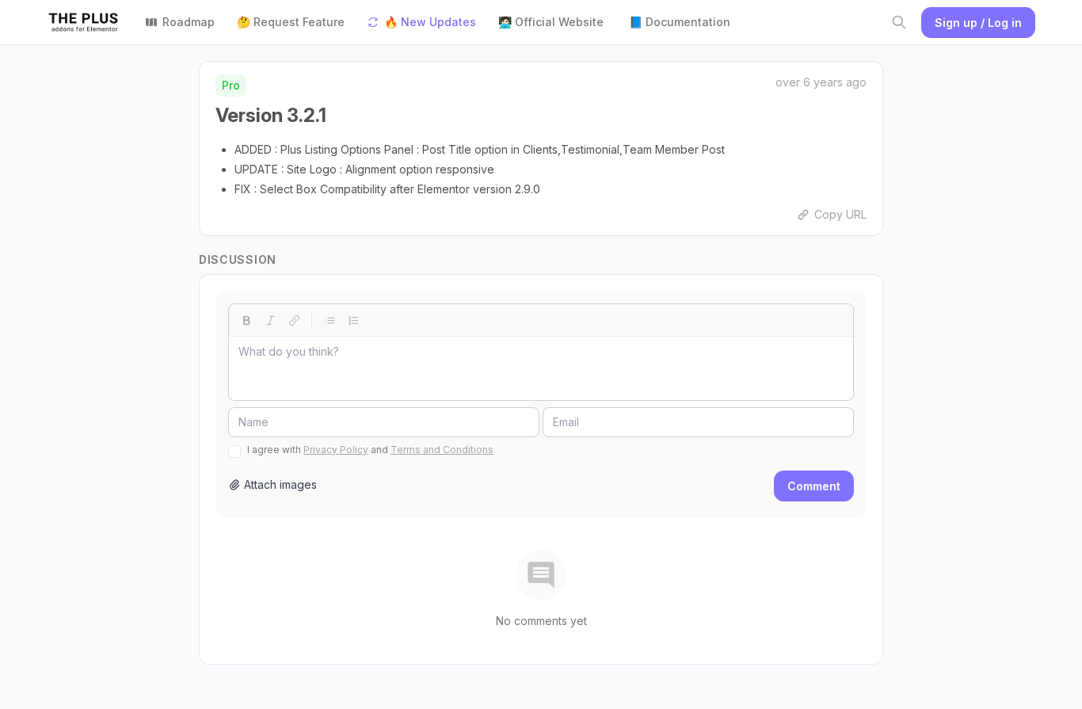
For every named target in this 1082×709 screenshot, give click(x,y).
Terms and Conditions (442, 450)
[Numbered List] (353, 320)
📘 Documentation (679, 22)
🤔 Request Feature (291, 22)
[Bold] (246, 320)
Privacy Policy (335, 450)
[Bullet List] (329, 320)
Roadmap (188, 22)
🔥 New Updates (430, 22)
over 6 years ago (821, 82)
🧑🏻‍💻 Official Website (551, 22)
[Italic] (270, 320)
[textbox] (541, 368)
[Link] (294, 320)
